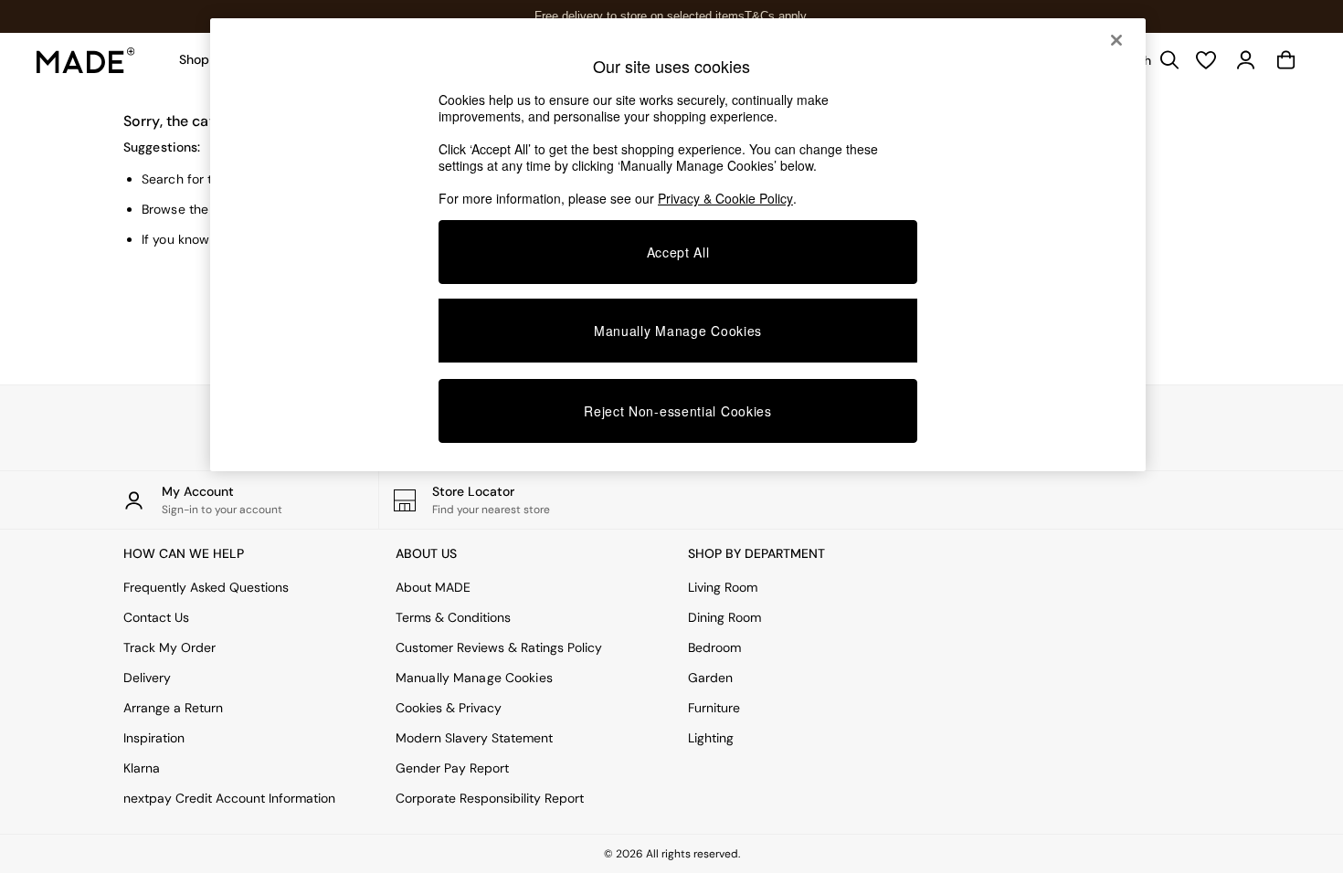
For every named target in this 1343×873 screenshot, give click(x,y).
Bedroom (714, 647)
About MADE (433, 587)
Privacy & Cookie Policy (725, 198)
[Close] (1116, 40)
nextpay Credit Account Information (229, 798)
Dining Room (724, 617)
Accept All (678, 252)
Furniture (714, 707)
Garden (710, 677)
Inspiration (154, 738)
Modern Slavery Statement (474, 738)
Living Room (722, 587)
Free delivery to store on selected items (639, 16)
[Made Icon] (86, 60)
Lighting (711, 738)
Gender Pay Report (452, 768)
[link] (1246, 60)
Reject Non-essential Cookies (678, 411)
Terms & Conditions (453, 617)
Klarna (141, 768)
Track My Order (169, 647)
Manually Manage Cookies (474, 677)
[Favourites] (1206, 60)
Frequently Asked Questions (206, 587)
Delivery (147, 677)
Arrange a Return (173, 707)
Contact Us (156, 617)
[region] (678, 244)
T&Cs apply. (777, 16)
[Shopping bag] (1286, 60)
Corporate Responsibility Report (490, 798)
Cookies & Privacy (449, 707)
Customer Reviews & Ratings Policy (499, 647)
